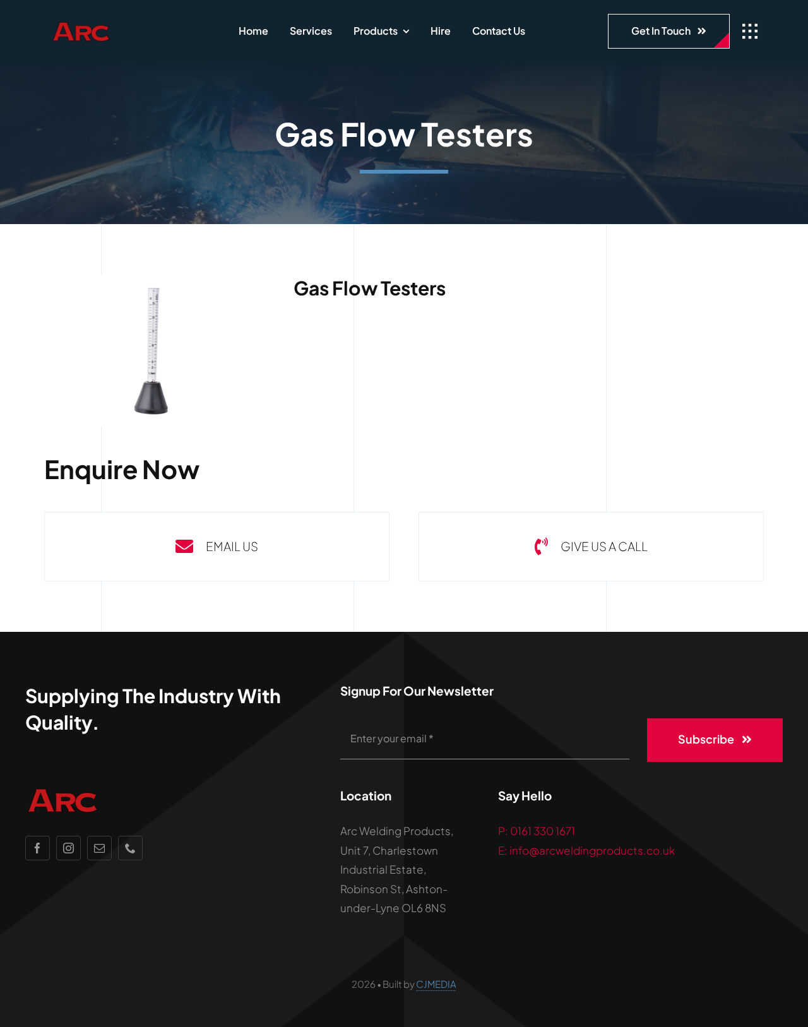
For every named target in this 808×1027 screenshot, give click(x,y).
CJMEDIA (436, 984)
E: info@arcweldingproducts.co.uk (586, 850)
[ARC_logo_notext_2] (109, 26)
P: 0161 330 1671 (536, 831)
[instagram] (68, 848)
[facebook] (37, 848)
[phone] (130, 848)
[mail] (99, 848)
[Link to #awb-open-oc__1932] (750, 31)
